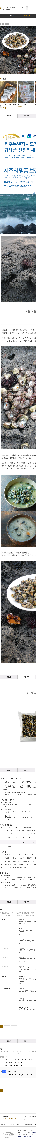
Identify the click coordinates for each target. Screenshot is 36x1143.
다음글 (27, 9)
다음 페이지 (15, 1026)
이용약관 (19, 1124)
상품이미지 (26, 115)
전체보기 (1, 8)
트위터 (1, 24)
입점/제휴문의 (11, 1124)
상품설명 (9, 115)
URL (7, 24)
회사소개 (3, 1124)
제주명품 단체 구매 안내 (8, 9)
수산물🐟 (11, 15)
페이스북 (4, 24)
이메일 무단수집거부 (27, 1124)
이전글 (27, 7)
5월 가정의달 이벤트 (7, 7)
